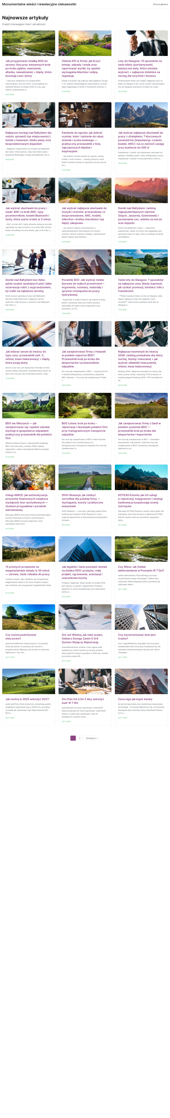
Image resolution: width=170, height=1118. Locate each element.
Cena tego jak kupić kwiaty (135, 699)
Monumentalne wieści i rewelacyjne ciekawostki (39, 4)
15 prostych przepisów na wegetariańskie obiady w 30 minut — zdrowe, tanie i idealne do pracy (27, 570)
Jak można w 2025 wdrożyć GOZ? (27, 699)
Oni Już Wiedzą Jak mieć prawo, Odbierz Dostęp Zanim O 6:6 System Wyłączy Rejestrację (82, 638)
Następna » (91, 738)
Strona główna (160, 4)
